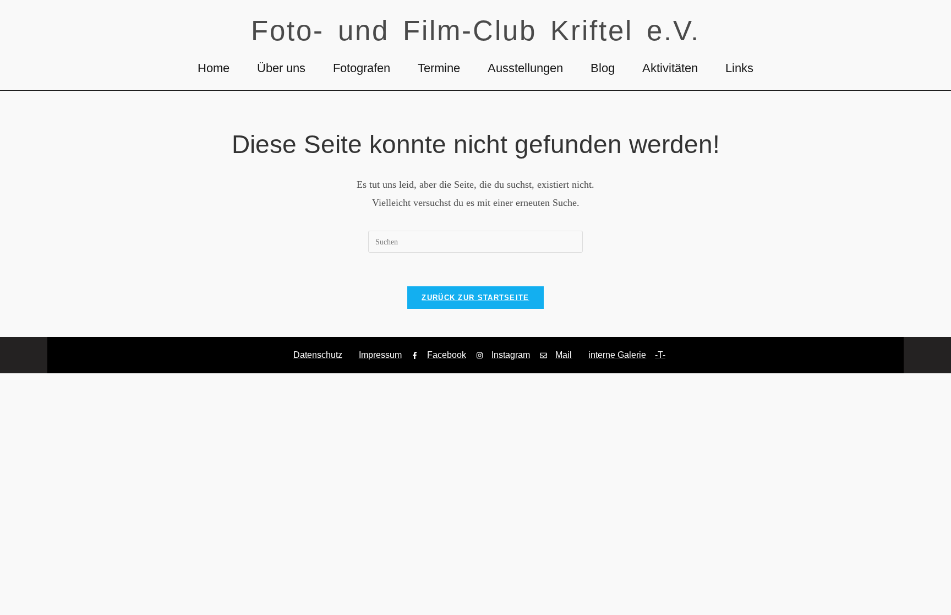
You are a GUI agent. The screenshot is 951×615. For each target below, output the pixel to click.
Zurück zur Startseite (475, 297)
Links (739, 68)
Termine (439, 68)
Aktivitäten (670, 68)
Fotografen (361, 68)
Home (213, 68)
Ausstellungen (525, 68)
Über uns (281, 68)
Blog (603, 68)
